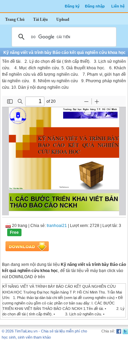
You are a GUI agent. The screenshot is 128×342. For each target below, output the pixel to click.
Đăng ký (72, 6)
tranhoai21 (57, 225)
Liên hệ (118, 6)
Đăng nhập (95, 6)
